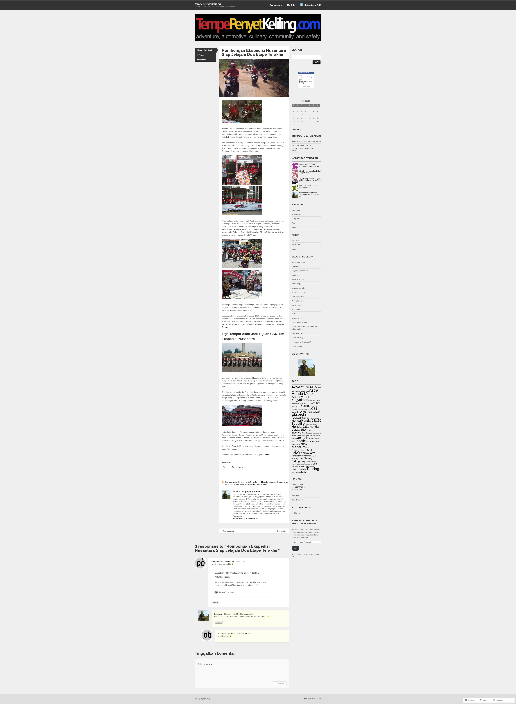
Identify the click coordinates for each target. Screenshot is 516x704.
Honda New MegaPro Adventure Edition (306, 141)
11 (297, 115)
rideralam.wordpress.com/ (301, 342)
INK (304, 433)
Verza (293, 472)
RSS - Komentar (297, 500)
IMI (310, 430)
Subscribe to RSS (312, 5)
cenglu (305, 409)
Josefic (242, 484)
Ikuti (295, 548)
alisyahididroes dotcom (300, 271)
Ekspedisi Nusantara (268, 482)
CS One (300, 411)
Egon (317, 412)
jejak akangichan (298, 297)
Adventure (232, 482)
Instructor (309, 433)
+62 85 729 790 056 (299, 487)
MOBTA (297, 444)
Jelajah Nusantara (314, 438)
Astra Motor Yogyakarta (300, 398)
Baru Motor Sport (297, 403)
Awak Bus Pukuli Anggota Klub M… (310, 172)
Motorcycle (307, 81)
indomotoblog (297, 346)
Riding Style (314, 456)
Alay (293, 391)
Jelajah (236, 484)
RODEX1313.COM (298, 292)
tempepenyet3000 (221, 614)
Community (296, 210)
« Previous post (228, 531)
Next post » (281, 531)
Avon (310, 400)
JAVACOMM (305, 435)
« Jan (294, 129)
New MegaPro (250, 484)
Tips (293, 223)
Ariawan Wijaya (300, 391)
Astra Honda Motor (247, 482)
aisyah (301, 171)
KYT (313, 441)
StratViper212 (297, 309)
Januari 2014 (296, 249)
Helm (317, 418)
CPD (309, 409)
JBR (314, 435)
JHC (293, 441)
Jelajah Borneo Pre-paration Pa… (309, 186)
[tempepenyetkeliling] (258, 40)
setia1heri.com (297, 305)
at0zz (293, 314)
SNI (306, 466)
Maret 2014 (296, 245)
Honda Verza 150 (305, 428)
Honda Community (311, 424)
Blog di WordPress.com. (312, 699)
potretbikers (215, 562)
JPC (307, 441)
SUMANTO (295, 469)
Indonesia (297, 432)
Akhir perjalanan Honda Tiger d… (310, 181)
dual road (312, 412)
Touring (201, 55)
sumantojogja (297, 284)
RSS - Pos (295, 496)
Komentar (279, 684)
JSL (310, 441)
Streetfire (311, 466)
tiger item (295, 275)
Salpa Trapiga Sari (298, 262)
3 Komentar (201, 59)
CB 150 (300, 409)
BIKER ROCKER (298, 279)
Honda (279, 482)
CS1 (314, 408)
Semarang (310, 461)
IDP (307, 430)
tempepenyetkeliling (208, 4)
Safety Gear (298, 458)
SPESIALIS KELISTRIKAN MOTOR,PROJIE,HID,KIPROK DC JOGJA (304, 148)
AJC (319, 388)
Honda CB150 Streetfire (306, 422)
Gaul (310, 418)
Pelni (307, 456)
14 (310, 115)
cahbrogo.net (296, 267)
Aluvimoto (295, 318)
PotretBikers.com (298, 301)
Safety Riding (296, 219)
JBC (311, 435)
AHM (238, 482)
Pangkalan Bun (298, 456)
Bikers (301, 81)
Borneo (257, 482)
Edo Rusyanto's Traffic (300, 322)
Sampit (259, 484)
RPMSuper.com (297, 333)
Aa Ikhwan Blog (297, 338)
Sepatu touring (309, 464)
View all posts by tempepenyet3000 (246, 518)
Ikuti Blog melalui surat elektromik (304, 522)
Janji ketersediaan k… (307, 178)
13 (306, 115)
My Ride (291, 5)
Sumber (225, 327)
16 (318, 115)
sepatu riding (300, 464)
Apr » (299, 129)
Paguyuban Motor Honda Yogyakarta (303, 451)
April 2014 (295, 241)
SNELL (302, 466)
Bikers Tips (314, 402)
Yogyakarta (301, 472)
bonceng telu (296, 406)
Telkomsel (302, 469)
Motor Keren (296, 214)
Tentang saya (276, 5)
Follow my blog (306, 86)
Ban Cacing (316, 400)
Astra (307, 391)
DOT (307, 412)
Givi (313, 418)
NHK (307, 448)
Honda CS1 (300, 426)
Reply (215, 602)
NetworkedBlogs (304, 72)
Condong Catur (297, 485)
